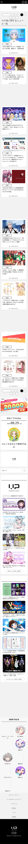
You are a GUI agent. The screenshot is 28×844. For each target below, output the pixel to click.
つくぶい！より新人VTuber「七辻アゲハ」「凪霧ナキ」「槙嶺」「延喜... (13, 674)
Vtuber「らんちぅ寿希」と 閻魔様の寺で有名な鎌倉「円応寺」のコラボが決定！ (13, 272)
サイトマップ (14, 804)
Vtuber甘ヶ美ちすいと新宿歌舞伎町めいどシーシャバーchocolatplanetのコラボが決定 (13, 190)
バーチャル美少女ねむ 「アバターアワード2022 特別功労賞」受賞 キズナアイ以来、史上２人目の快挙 (13, 77)
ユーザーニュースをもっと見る (14, 679)
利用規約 (14, 817)
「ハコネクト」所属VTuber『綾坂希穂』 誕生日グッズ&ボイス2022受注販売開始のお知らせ (13, 380)
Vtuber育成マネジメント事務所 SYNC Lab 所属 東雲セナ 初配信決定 (13, 47)
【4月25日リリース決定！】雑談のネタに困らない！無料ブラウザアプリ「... (14, 615)
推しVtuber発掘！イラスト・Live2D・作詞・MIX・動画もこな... (14, 530)
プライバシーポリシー (14, 795)
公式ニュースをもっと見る (14, 571)
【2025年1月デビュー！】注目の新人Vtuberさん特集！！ (14, 548)
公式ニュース (14, 478)
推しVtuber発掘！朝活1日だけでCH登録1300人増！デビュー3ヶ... (14, 566)
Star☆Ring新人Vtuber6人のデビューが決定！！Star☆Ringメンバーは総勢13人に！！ (12, 127)
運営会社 (14, 808)
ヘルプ (14, 812)
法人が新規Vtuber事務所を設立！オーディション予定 (14, 633)
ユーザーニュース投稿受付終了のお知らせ (13, 496)
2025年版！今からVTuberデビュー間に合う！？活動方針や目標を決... (13, 513)
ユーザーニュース (14, 579)
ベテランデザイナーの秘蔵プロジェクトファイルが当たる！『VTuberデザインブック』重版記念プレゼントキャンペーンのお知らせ (13, 158)
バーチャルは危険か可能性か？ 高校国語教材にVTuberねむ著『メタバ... (14, 651)
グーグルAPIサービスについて (14, 799)
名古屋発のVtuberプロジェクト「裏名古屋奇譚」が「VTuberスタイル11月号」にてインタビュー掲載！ (13, 240)
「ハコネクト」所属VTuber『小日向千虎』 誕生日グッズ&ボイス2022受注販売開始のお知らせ (13, 302)
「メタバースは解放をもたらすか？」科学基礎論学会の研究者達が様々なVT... (13, 597)
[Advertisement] (14, 96)
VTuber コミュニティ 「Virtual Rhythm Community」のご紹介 (13, 350)
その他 (7, 44)
